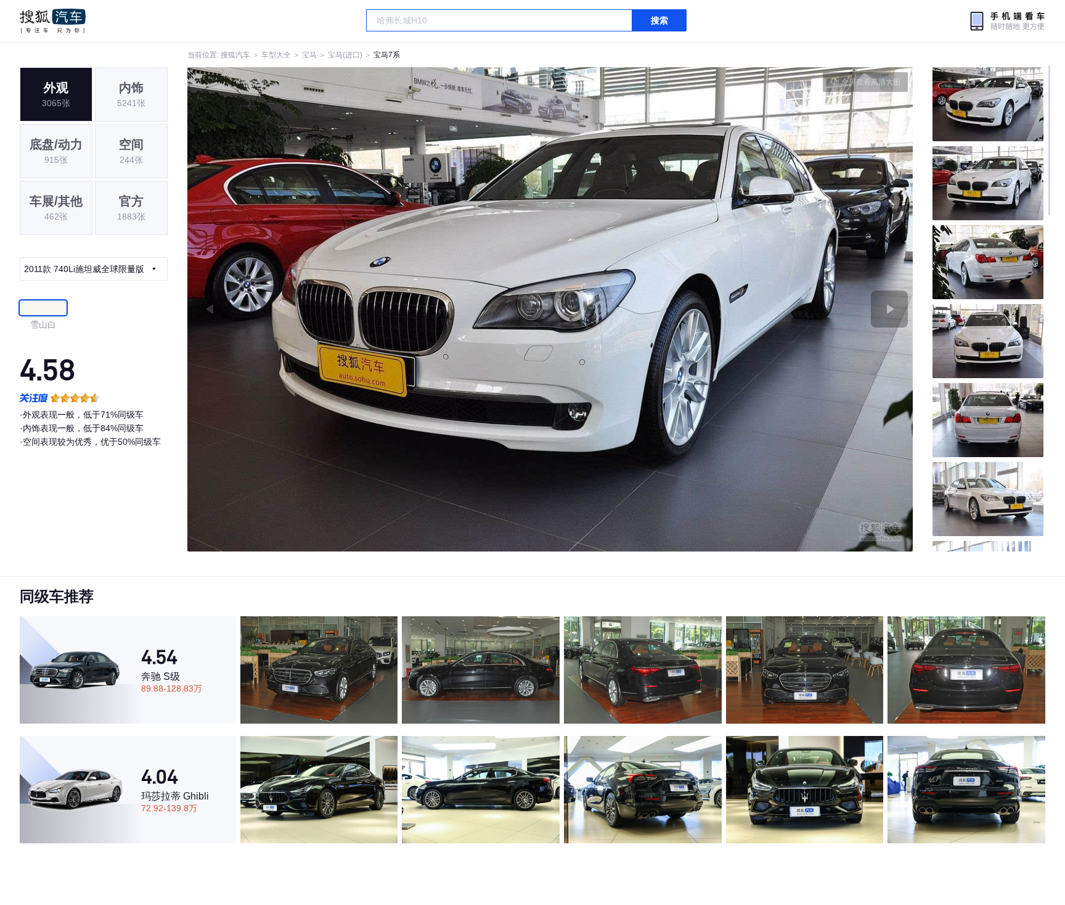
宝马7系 (386, 55)
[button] (368, 309)
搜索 (659, 20)
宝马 (309, 55)
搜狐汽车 (53, 21)
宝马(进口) (345, 55)
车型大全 (276, 55)
